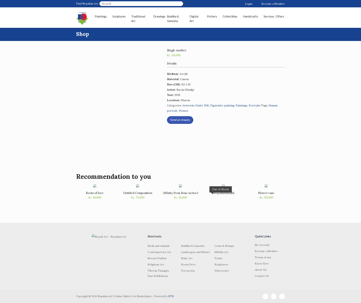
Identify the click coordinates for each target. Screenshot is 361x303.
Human (273, 105)
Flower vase (266, 193)
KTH (171, 296)
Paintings (101, 16)
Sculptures (119, 16)
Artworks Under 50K (195, 105)
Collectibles (230, 16)
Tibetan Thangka (158, 270)
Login (248, 3)
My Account (262, 245)
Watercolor (222, 270)
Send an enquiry (180, 119)
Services (269, 16)
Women (183, 110)
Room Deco (188, 264)
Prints (218, 258)
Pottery (212, 16)
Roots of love (95, 193)
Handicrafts (250, 16)
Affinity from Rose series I (180, 193)
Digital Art (194, 19)
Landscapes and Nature (195, 252)
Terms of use (263, 257)
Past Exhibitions (158, 276)
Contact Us (262, 276)
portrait (172, 110)
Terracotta (188, 270)
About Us (261, 269)
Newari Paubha (157, 258)
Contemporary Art (159, 252)
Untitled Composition (137, 193)
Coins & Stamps (224, 246)
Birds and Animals (159, 246)
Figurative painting (222, 105)
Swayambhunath (223, 193)
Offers (280, 16)
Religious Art (156, 264)
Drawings (159, 16)
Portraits (254, 105)
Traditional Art (138, 19)
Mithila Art (221, 252)
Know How (261, 263)
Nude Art (187, 258)
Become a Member (273, 3)
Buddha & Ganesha (173, 19)
